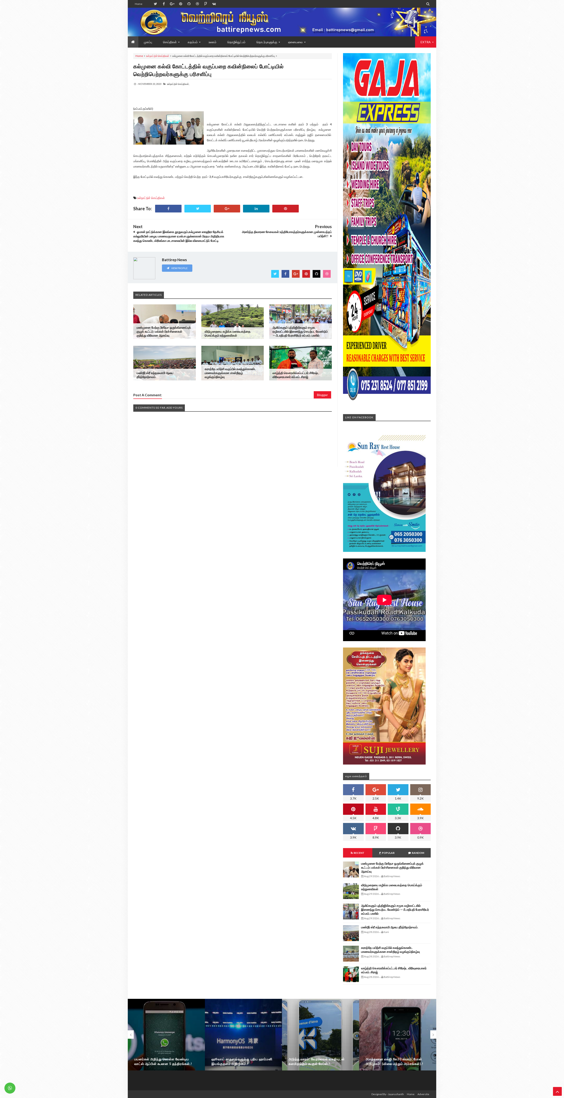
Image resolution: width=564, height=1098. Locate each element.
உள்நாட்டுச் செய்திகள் (157, 56)
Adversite (423, 1094)
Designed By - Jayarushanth (387, 1094)
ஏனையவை (295, 42)
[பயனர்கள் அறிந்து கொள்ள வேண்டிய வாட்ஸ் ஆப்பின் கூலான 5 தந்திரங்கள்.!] (166, 1043)
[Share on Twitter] (197, 208)
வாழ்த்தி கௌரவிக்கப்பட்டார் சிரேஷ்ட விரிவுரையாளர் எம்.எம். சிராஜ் (296, 375)
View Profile (179, 268)
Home (138, 4)
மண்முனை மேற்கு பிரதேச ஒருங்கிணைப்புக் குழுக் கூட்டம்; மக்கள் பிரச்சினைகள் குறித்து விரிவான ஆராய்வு (164, 331)
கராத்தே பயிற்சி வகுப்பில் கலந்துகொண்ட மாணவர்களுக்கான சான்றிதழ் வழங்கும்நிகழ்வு (230, 373)
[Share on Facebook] (168, 208)
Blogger (322, 395)
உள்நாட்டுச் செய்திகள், (178, 83)
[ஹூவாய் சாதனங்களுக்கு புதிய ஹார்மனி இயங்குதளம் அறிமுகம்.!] (243, 1043)
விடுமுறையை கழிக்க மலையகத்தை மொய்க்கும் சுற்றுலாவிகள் (227, 333)
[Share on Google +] (227, 208)
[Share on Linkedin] (256, 208)
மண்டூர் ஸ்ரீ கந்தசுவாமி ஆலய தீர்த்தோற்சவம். (155, 375)
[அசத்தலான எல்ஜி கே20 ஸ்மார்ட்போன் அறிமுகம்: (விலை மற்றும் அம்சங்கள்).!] (397, 1043)
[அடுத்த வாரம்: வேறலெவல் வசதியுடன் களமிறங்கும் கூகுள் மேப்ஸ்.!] (320, 1043)
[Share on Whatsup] (285, 208)
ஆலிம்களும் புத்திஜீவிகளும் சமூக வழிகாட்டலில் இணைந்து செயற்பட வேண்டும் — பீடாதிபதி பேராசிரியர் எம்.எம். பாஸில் (300, 331)
